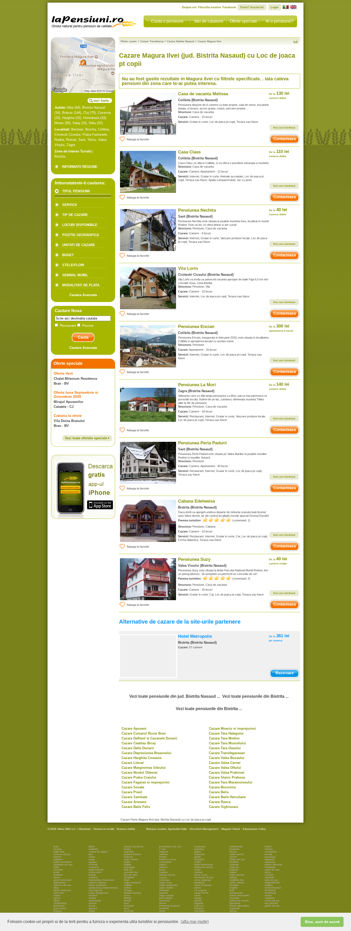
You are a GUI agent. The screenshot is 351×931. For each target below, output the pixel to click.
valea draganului (98, 892)
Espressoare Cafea (254, 828)
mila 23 (128, 869)
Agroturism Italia (177, 828)
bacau (233, 851)
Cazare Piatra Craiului (139, 777)
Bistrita (90, 129)
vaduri (233, 856)
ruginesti (234, 908)
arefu (162, 910)
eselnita (93, 849)
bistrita (128, 897)
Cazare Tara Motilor (224, 738)
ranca (56, 897)
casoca (163, 867)
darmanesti (236, 892)
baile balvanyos (203, 864)
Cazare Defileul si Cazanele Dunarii (149, 738)
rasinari (163, 854)
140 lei (279, 386)
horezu (128, 890)
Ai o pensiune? (279, 21)
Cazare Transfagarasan (227, 753)
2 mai (162, 849)
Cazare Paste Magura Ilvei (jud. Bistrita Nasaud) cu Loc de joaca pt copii (166, 819)
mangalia (270, 867)
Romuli (71, 140)
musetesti (270, 892)
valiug (232, 877)
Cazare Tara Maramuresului (230, 782)
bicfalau (234, 861)
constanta (270, 851)
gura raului (59, 908)
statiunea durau (203, 867)
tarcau (163, 903)
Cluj (86, 113)
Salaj (76, 123)
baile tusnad (96, 869)
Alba (70, 107)
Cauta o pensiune (167, 21)
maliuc (233, 872)
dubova (128, 856)
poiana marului (97, 882)
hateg (127, 849)
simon (197, 851)
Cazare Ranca (219, 802)
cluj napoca (95, 890)
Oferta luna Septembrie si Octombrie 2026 (76, 394)
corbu (197, 861)
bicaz (162, 869)
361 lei (279, 637)
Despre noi (189, 7)
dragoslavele (272, 882)
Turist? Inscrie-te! (252, 7)
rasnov (57, 856)
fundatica (270, 890)
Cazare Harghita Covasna (141, 758)
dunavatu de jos (204, 877)
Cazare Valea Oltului (225, 767)
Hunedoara (91, 118)
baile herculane (62, 861)
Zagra (71, 145)
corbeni (93, 877)
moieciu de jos (61, 854)
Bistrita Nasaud (93, 107)
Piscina (87, 325)
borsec (163, 856)
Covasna (104, 113)
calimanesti (236, 846)
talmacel (269, 859)
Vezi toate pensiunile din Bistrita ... (255, 696)
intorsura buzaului (169, 905)
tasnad (93, 908)
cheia (92, 856)
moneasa (164, 900)
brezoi (268, 846)
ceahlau (234, 885)
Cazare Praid (132, 792)
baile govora (236, 874)
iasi (91, 854)
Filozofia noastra (209, 7)
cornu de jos (272, 900)
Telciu (91, 140)
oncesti (269, 874)
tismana (199, 908)
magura (163, 851)
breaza (57, 910)
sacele (268, 854)
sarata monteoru (133, 846)
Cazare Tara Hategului (226, 733)
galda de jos (272, 905)
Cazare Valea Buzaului (226, 758)
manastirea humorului (101, 879)
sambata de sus (62, 864)
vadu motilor (166, 887)
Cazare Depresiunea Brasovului (146, 753)
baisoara (199, 854)
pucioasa (270, 856)
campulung (60, 903)
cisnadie (234, 897)
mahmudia (95, 900)
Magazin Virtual (230, 828)
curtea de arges (98, 851)
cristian (269, 885)
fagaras (198, 903)
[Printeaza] (295, 41)
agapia (93, 861)
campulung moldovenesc (103, 887)
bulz (231, 890)
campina (270, 897)
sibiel (92, 846)
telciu (268, 872)
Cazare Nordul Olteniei (140, 772)
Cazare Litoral (133, 762)
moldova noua (167, 859)
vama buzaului (202, 885)
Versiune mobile (125, 828)
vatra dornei (236, 854)
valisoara (270, 861)
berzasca (234, 903)
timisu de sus (237, 859)
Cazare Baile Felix (136, 806)
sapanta (129, 851)
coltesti (198, 872)
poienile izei (131, 872)
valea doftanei (132, 882)
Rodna (59, 140)
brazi (127, 879)
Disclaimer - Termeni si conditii (96, 828)
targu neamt (166, 895)
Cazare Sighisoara (223, 806)
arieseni (58, 859)
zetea (197, 887)
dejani (162, 864)
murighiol (129, 877)
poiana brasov (132, 854)
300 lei (281, 328)
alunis (268, 895)
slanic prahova (62, 890)
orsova (93, 903)
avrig (91, 859)
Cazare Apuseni (134, 728)
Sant (81, 140)
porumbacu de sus (170, 846)
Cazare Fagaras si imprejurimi (146, 782)
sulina (127, 887)
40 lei (278, 211)
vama (56, 877)
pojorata (199, 849)
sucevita (129, 910)
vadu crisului (236, 882)
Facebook (229, 7)
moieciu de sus (62, 885)
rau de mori (130, 874)
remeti (92, 897)
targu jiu (234, 867)
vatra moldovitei (168, 885)
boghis (233, 887)
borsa (92, 905)
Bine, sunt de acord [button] (322, 922)
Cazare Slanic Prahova (227, 777)
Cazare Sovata (133, 787)
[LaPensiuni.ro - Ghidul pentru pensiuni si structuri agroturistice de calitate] (94, 21)
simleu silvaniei (273, 864)
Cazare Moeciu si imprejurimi (232, 728)
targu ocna (165, 882)
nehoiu (269, 849)
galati (197, 856)
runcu (127, 895)
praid (56, 872)
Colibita (103, 129)
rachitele (164, 908)
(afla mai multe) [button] (195, 921)
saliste (127, 864)
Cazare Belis (219, 792)
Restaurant (68, 325)
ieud (126, 908)
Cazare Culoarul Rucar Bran (144, 733)
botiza (92, 874)
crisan (56, 895)
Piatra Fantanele (94, 134)
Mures (59, 123)
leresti (127, 900)
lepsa (127, 861)
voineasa (164, 879)
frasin (92, 910)
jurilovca (199, 905)
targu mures (131, 859)
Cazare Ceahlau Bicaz (139, 743)
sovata (57, 849)
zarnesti (58, 869)
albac (56, 900)
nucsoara (199, 846)
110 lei (279, 153)
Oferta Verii (63, 373)
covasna (94, 867)
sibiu (56, 887)
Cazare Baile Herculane (227, 797)
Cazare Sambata (134, 797)
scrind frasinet (273, 887)
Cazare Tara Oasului (225, 748)
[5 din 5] (217, 520)
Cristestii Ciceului (67, 134)
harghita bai (236, 879)
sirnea (233, 910)
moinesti (164, 890)
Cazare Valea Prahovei (226, 772)
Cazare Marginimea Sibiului (144, 767)
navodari (199, 910)
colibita (128, 885)
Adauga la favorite (138, 139)
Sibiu (92, 123)
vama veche (201, 892)
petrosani (58, 905)
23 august (200, 890)
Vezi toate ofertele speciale (86, 438)
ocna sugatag (202, 879)
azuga (198, 897)
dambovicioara (132, 892)
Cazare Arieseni (134, 802)
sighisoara (59, 882)
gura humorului (62, 879)
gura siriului (165, 897)
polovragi (129, 867)
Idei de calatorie (208, 21)
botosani (129, 905)
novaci (163, 877)
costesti (233, 864)
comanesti (165, 861)
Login (275, 7)
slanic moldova (97, 885)
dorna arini (95, 872)
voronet (93, 864)
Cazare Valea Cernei (225, 762)
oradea (163, 872)
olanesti (269, 877)
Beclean (77, 129)
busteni (93, 895)
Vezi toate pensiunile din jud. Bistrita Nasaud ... (174, 696)
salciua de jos (167, 874)
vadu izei (58, 892)
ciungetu (199, 859)
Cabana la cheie (68, 415)
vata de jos (271, 879)
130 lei (279, 95)
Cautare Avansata (83, 295)
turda (197, 895)
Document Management (204, 828)
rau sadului (271, 903)
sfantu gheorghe (239, 905)
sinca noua (200, 874)
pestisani (199, 882)
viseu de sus (272, 869)
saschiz (163, 892)
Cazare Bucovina (222, 787)
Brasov (67, 113)
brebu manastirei (239, 895)
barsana (234, 849)
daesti (197, 900)
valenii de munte (239, 900)
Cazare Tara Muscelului (227, 743)
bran (56, 846)
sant (126, 903)
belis (56, 867)
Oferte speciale (243, 21)
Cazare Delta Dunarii (138, 748)
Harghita (68, 118)
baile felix (58, 851)
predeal (57, 874)
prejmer (233, 869)
